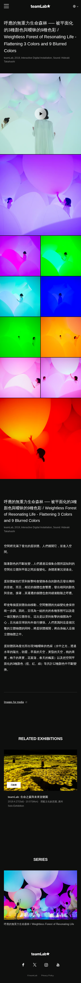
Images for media (14, 702)
